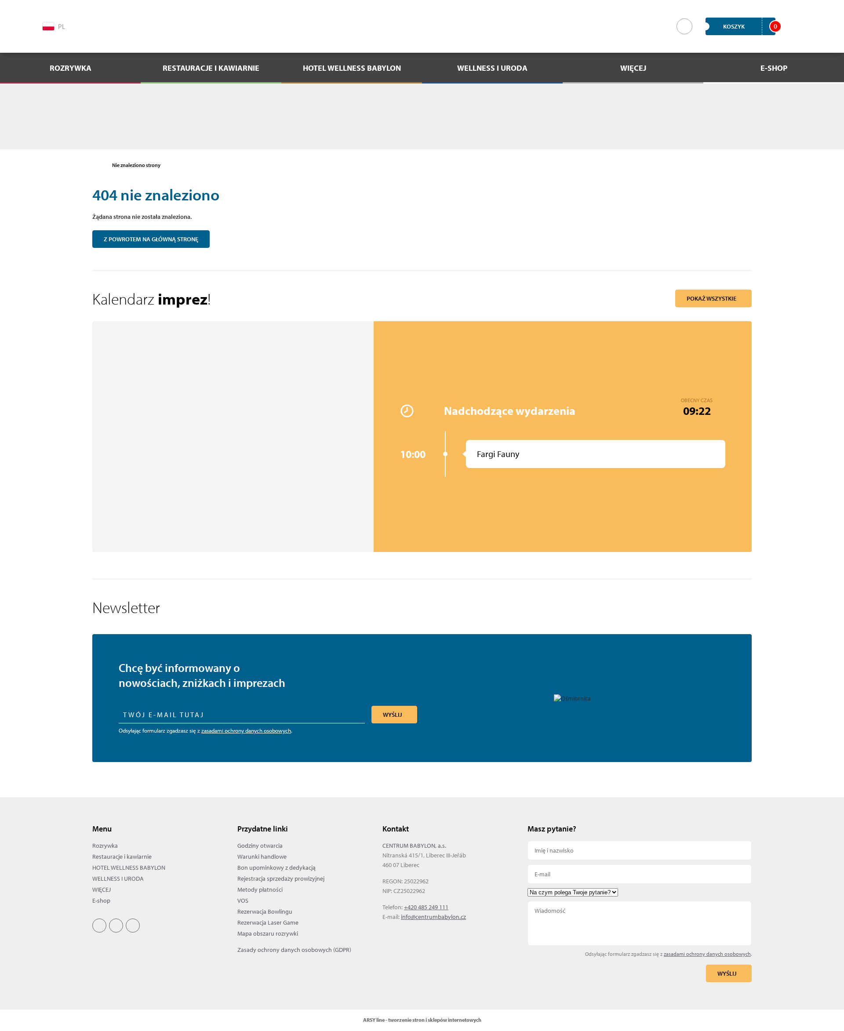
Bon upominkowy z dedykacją (276, 867)
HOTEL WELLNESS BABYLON (128, 867)
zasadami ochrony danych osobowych (246, 730)
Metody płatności (260, 889)
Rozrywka (105, 845)
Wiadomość (640, 923)
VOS (242, 900)
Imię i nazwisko (640, 850)
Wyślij (392, 715)
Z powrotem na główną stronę (151, 239)
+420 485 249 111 (426, 907)
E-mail (640, 874)
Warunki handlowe (262, 856)
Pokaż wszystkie (711, 298)
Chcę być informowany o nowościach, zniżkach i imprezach (202, 675)
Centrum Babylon (422, 26)
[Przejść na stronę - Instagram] (113, 25)
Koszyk (749, 26)
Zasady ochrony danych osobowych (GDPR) (294, 950)
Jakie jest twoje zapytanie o (640, 892)
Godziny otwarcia (260, 845)
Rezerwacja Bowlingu (264, 911)
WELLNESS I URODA (118, 878)
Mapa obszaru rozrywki (267, 933)
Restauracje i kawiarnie (122, 856)
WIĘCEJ (101, 889)
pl (61, 26)
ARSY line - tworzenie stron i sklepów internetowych (422, 1019)
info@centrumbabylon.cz (433, 917)
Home (96, 165)
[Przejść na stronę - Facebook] (94, 25)
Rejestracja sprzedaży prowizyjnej (280, 878)
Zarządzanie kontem (795, 26)
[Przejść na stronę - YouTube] (132, 25)
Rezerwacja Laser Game (267, 922)
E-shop (101, 900)
